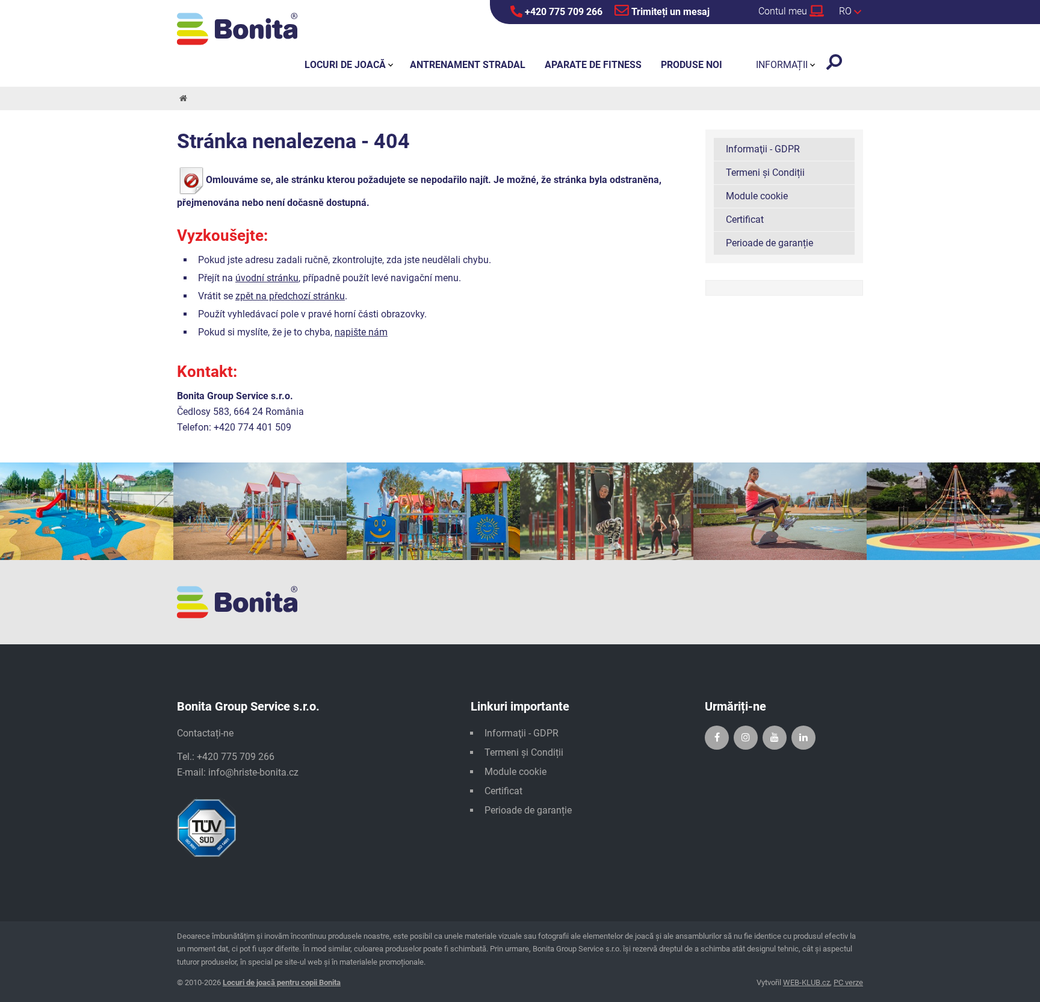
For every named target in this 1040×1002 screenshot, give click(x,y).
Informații (782, 64)
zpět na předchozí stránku (290, 296)
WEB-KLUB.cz (806, 982)
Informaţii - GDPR (763, 149)
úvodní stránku (267, 278)
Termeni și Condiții (765, 172)
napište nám (361, 332)
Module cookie (757, 196)
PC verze (848, 982)
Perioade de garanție (769, 243)
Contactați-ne (205, 733)
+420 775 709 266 (562, 11)
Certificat (745, 219)
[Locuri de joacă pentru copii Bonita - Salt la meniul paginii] (237, 29)
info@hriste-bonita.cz (253, 772)
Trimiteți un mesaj (669, 11)
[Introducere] (182, 98)
